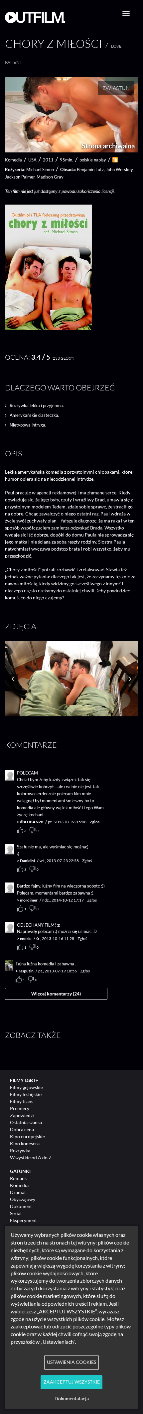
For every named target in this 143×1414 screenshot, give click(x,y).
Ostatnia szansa (26, 1122)
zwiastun (116, 88)
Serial (16, 1213)
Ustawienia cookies (71, 1362)
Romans (18, 1178)
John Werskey (119, 169)
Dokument (21, 1206)
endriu (26, 938)
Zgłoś (94, 821)
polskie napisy (92, 159)
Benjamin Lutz (90, 169)
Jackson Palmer (20, 177)
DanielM (27, 860)
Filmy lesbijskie (26, 1094)
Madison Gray (50, 177)
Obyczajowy (22, 1199)
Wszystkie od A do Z (31, 1157)
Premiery (19, 1108)
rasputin (26, 970)
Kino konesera (25, 1143)
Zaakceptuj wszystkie (72, 1382)
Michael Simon (40, 169)
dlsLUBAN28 (31, 821)
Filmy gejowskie (26, 1087)
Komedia (19, 1185)
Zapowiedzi (22, 1115)
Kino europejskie (27, 1136)
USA (32, 159)
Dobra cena (22, 1129)
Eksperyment (23, 1220)
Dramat (18, 1192)
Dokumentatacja (72, 1398)
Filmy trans (21, 1101)
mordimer (29, 900)
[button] (48, 328)
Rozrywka (20, 1150)
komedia (13, 159)
